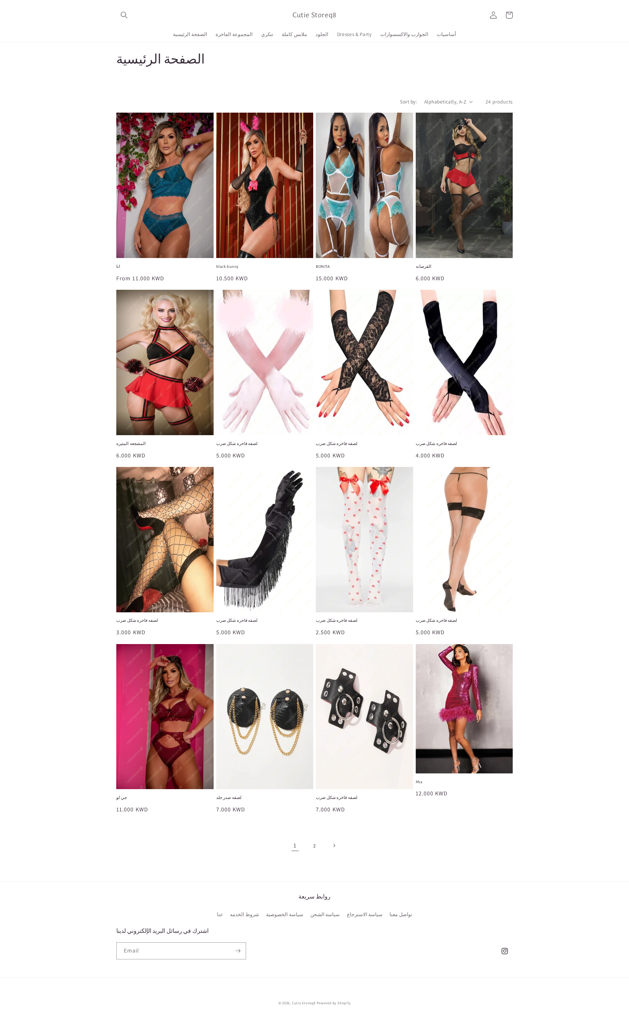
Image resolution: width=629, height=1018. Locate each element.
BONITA (323, 267)
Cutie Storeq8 (303, 1003)
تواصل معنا (401, 914)
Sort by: (408, 101)
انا (118, 267)
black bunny (227, 267)
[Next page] (334, 845)
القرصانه (423, 267)
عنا (220, 914)
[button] (124, 15)
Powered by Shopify (334, 1003)
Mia (419, 782)
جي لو (121, 798)
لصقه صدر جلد (228, 798)
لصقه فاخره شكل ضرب (237, 444)
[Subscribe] (238, 950)
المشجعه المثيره (131, 444)
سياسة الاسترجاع (365, 914)
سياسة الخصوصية (284, 914)
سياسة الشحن (325, 914)
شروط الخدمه (244, 914)
